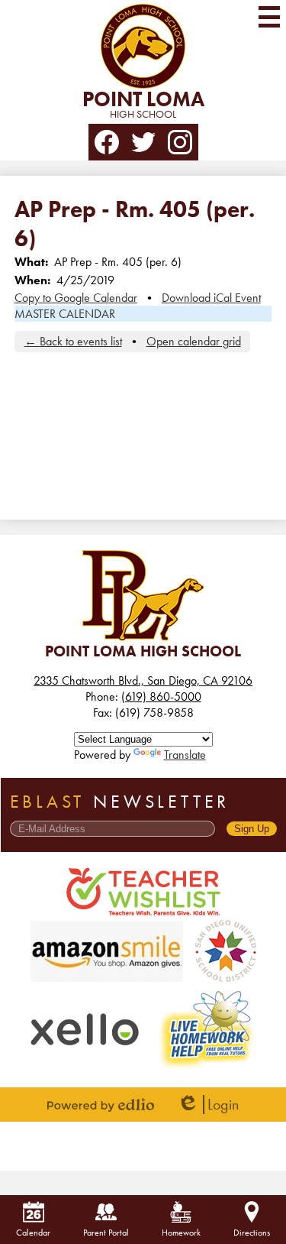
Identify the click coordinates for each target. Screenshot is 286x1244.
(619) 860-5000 (161, 696)
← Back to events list (73, 341)
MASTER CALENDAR (64, 314)
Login (208, 1104)
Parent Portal (106, 1232)
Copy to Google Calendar (75, 298)
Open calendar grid (193, 341)
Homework (181, 1232)
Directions (251, 1232)
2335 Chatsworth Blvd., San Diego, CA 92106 (143, 680)
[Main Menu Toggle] (269, 17)
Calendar (33, 1232)
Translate (185, 755)
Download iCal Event (211, 298)
